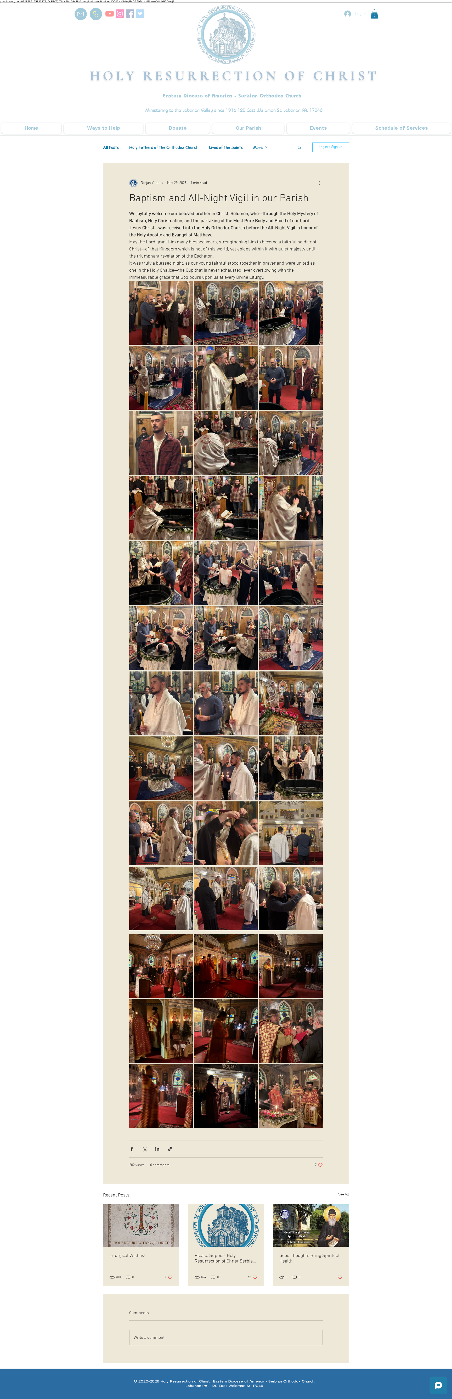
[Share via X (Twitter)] (144, 1148)
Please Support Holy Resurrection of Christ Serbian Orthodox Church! (225, 1258)
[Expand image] (161, 313)
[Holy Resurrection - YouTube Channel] (109, 13)
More (258, 147)
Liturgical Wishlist (128, 1256)
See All (343, 1194)
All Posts (111, 147)
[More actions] (320, 183)
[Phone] (96, 14)
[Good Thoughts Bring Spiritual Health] (311, 1225)
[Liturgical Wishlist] (141, 1225)
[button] (374, 14)
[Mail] (81, 14)
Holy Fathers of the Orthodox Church (164, 147)
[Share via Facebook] (131, 1148)
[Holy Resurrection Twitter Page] (140, 13)
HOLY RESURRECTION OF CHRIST (234, 75)
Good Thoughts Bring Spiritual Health (309, 1258)
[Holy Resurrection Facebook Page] (130, 13)
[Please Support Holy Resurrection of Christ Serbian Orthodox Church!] (226, 1225)
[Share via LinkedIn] (157, 1148)
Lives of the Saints (226, 147)
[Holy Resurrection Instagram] (120, 13)
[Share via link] (170, 1148)
